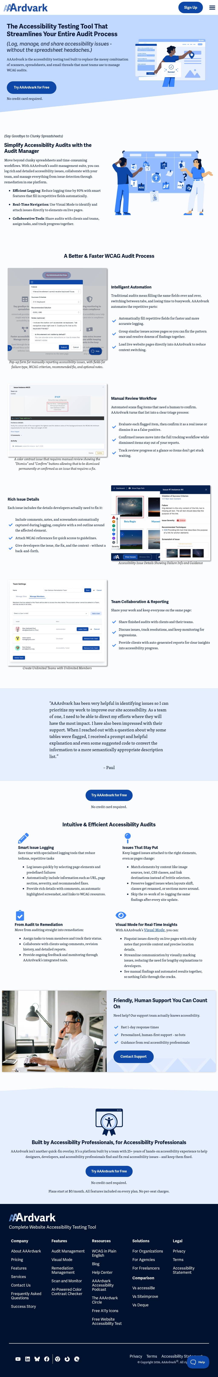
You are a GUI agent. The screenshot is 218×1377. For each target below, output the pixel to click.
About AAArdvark (26, 1251)
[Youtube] (18, 1359)
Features (19, 1268)
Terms (178, 1259)
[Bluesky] (37, 1359)
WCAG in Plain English (104, 1253)
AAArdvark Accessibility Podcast (103, 1285)
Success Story (23, 1306)
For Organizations (147, 1251)
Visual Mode (154, 930)
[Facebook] (47, 1359)
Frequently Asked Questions (26, 1295)
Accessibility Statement (184, 1270)
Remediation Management (63, 1270)
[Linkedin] (27, 1359)
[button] (212, 7)
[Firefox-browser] (67, 1359)
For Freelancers (146, 1268)
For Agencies (143, 1259)
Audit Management (68, 1251)
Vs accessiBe (143, 1287)
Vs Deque (140, 1304)
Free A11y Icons (105, 1310)
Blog (95, 1263)
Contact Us (21, 1285)
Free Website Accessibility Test (107, 1321)
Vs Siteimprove (145, 1296)
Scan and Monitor (67, 1280)
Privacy (179, 1251)
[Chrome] (57, 1359)
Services (18, 1276)
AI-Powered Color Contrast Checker (67, 1291)
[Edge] (77, 1359)
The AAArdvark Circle (105, 1300)
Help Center (102, 1272)
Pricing (17, 1259)
